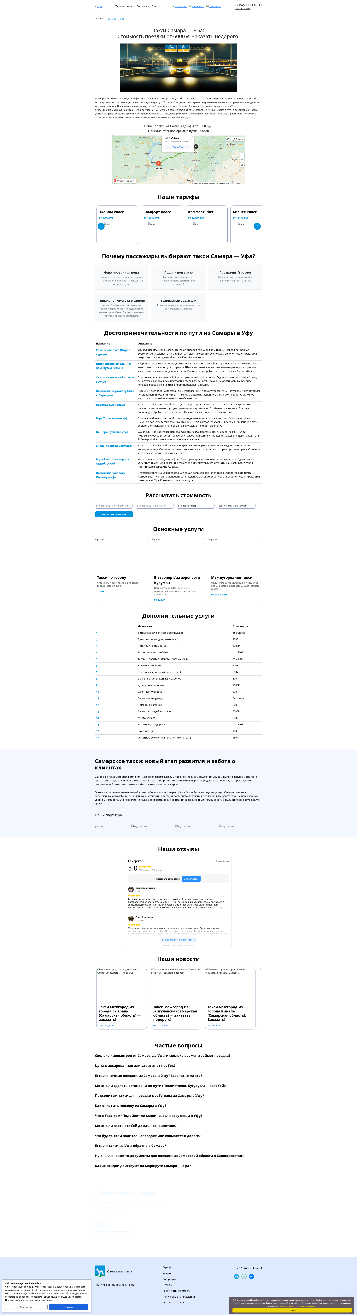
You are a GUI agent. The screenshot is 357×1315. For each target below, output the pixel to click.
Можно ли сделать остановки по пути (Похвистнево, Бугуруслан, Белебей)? (161, 1085)
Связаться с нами (173, 1302)
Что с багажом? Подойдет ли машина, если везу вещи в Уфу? (148, 1115)
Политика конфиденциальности (115, 1284)
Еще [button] (154, 6)
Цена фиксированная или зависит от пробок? (135, 1065)
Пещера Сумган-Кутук (112, 432)
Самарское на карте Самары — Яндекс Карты (178, 945)
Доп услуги (143, 6)
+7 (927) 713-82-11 (248, 5)
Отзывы (167, 1285)
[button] (101, 226)
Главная (99, 18)
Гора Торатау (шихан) (111, 418)
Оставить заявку (242, 8)
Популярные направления (179, 1296)
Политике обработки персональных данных (297, 1306)
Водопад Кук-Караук (110, 405)
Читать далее (106, 1025)
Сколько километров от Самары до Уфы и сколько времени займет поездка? (162, 1055)
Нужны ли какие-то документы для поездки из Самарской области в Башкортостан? (169, 1155)
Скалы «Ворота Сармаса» (114, 446)
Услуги (130, 6)
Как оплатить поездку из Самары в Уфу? (130, 1105)
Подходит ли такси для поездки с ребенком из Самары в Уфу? (149, 1095)
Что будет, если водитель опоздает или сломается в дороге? (148, 1135)
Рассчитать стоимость (114, 514)
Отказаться (26, 1307)
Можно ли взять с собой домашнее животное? (136, 1125)
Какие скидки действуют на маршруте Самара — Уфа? (143, 1165)
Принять (68, 1307)
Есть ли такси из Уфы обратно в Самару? (130, 1145)
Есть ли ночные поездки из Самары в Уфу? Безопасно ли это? (148, 1075)
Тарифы (119, 6)
